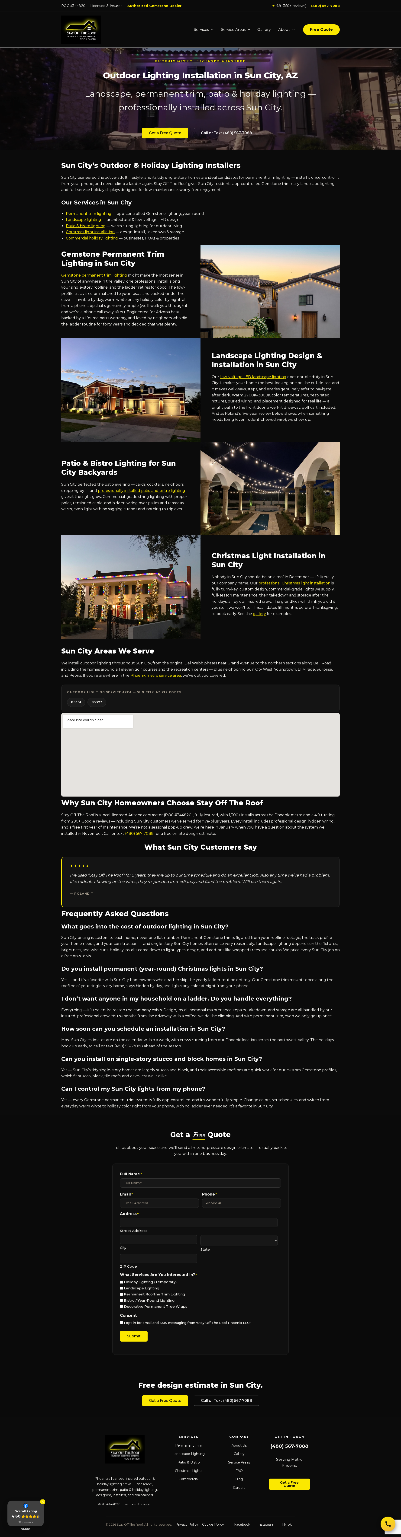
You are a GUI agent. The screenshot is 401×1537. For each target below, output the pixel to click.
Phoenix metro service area (155, 675)
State (205, 1249)
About (284, 29)
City (123, 1247)
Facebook (242, 1524)
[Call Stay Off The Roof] (388, 1524)
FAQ (239, 1471)
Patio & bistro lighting (86, 226)
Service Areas (233, 29)
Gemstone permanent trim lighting (94, 275)
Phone (209, 1194)
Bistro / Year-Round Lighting (149, 1300)
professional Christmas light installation (294, 583)
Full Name (131, 1174)
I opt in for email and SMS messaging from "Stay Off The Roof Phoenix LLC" (187, 1323)
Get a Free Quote (165, 133)
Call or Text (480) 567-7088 (226, 133)
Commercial (188, 1479)
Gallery (264, 29)
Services (201, 29)
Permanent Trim (188, 1445)
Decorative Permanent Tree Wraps (155, 1306)
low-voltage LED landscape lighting (253, 377)
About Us (239, 1445)
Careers (239, 1488)
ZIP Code (128, 1266)
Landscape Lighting (141, 1288)
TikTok (287, 1524)
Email (126, 1194)
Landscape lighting (83, 219)
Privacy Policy (187, 1524)
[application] (211, 29)
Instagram (266, 1524)
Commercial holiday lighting (92, 238)
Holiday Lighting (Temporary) (150, 1282)
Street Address (133, 1230)
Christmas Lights (188, 1471)
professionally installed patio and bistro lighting (141, 490)
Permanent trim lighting (88, 213)
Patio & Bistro (189, 1462)
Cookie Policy (213, 1524)
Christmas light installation (90, 232)
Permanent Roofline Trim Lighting (154, 1294)
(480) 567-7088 (325, 6)
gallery (259, 614)
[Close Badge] (42, 1501)
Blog (239, 1479)
